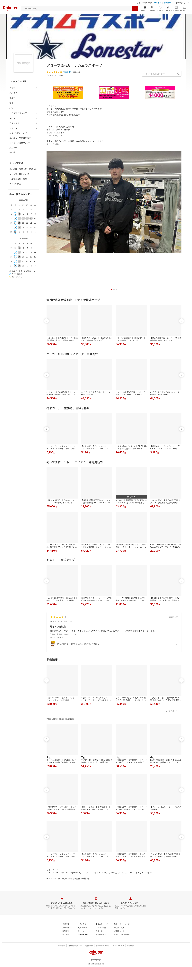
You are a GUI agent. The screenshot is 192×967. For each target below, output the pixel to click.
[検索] (135, 8)
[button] (182, 2)
